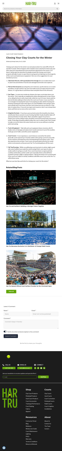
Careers (46, 429)
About (47, 417)
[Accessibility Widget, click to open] (4, 447)
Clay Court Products (32, 393)
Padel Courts (48, 404)
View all (11, 291)
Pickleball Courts (49, 401)
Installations (48, 409)
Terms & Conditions (31, 441)
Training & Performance (33, 404)
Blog (27, 423)
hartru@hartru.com (25, 368)
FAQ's (27, 436)
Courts (47, 389)
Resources (31, 417)
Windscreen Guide (31, 429)
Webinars (28, 426)
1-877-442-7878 (9, 368)
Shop (28, 389)
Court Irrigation (49, 406)
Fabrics (28, 409)
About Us (47, 421)
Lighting (28, 434)
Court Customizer (49, 398)
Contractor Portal (31, 421)
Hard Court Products (32, 398)
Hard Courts (48, 396)
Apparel (28, 411)
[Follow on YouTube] (41, 368)
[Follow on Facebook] (35, 368)
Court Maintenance (31, 431)
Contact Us (47, 423)
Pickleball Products (31, 396)
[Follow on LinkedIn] (44, 368)
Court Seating (30, 406)
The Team (47, 426)
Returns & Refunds (31, 444)
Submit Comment (10, 336)
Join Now (43, 377)
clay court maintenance (14, 54)
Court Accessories (31, 401)
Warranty (28, 439)
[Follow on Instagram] (38, 368)
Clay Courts (47, 393)
